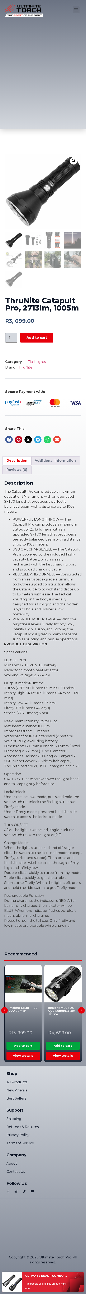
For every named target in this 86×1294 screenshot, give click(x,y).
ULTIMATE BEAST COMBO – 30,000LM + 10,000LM (46, 1275)
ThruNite (24, 367)
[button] (76, 9)
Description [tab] (16, 461)
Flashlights (37, 362)
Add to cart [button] (23, 1046)
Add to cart (37, 338)
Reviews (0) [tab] (16, 470)
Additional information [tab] (55, 461)
